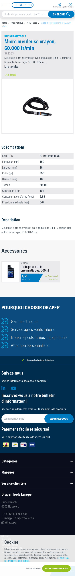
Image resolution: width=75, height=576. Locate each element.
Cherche (59, 14)
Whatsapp (10, 522)
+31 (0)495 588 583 (15, 514)
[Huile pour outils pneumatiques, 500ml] (10, 272)
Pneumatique (17, 22)
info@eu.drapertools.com (19, 518)
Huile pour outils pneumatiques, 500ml (35, 268)
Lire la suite (11, 66)
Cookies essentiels (33, 568)
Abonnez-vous (59, 418)
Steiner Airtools (15, 36)
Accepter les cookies (56, 568)
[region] (37, 273)
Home (4, 22)
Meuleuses (32, 22)
